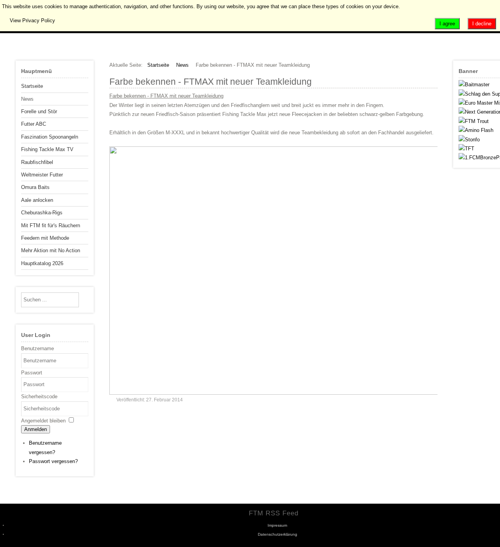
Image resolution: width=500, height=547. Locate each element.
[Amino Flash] (476, 130)
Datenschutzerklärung (277, 534)
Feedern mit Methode (45, 238)
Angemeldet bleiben (43, 421)
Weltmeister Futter (42, 175)
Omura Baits (35, 187)
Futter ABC (33, 124)
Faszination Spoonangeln (49, 137)
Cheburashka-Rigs (41, 213)
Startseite (32, 86)
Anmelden (35, 429)
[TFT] (466, 148)
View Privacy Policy (32, 20)
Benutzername (37, 348)
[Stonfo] (469, 140)
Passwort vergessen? (53, 461)
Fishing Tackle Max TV (47, 149)
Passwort (31, 373)
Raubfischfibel (37, 162)
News (27, 99)
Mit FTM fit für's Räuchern (50, 225)
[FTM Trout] (474, 121)
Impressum (277, 525)
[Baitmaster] (474, 84)
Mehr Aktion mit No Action (50, 250)
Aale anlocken (37, 200)
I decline (481, 24)
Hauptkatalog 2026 (42, 263)
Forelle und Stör (39, 111)
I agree (447, 24)
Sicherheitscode (39, 396)
